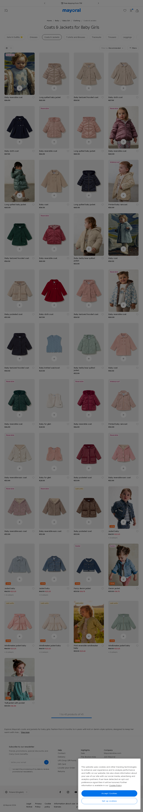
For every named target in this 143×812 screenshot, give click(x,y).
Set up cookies (109, 801)
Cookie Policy (115, 785)
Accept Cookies (109, 793)
